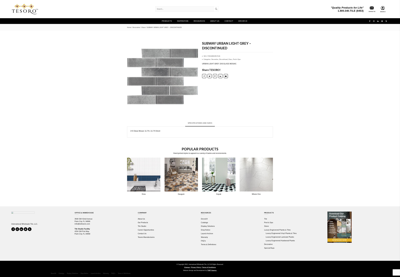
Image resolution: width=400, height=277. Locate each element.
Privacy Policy (196, 267)
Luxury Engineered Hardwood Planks (280, 241)
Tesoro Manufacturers (146, 237)
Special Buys (269, 248)
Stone (266, 226)
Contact (229, 21)
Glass (143, 27)
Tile (265, 219)
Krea (144, 194)
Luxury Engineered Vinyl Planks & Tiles (281, 233)
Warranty (204, 237)
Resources (199, 21)
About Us (214, 21)
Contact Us (142, 233)
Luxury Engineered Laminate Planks (280, 237)
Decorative (136, 27)
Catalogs (204, 222)
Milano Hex (256, 194)
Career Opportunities (146, 230)
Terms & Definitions (208, 244)
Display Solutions (208, 226)
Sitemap (187, 267)
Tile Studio (142, 226)
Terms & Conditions (209, 267)
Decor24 (204, 219)
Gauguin (181, 194)
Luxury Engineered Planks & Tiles (277, 230)
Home (129, 27)
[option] (162, 76)
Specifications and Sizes (200, 123)
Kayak (218, 194)
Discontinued (223, 59)
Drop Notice (205, 230)
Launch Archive (207, 233)
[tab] (200, 123)
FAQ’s (203, 241)
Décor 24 (242, 21)
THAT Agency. (212, 270)
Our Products (143, 222)
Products (167, 21)
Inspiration (182, 21)
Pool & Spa (236, 59)
